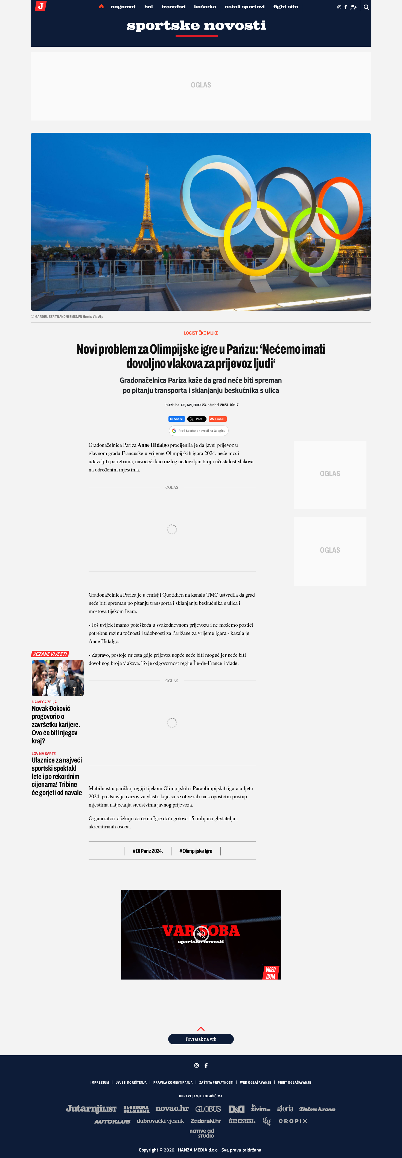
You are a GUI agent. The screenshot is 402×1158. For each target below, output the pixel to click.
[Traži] (366, 7)
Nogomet (123, 6)
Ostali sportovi (245, 6)
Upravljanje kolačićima (201, 1096)
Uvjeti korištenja (131, 1082)
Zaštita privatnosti (216, 1082)
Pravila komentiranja (173, 1082)
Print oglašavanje (294, 1082)
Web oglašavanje (255, 1082)
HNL (148, 6)
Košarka (205, 6)
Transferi (173, 6)
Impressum (100, 1082)
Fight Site (285, 6)
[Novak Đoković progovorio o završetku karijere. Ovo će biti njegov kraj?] (58, 678)
